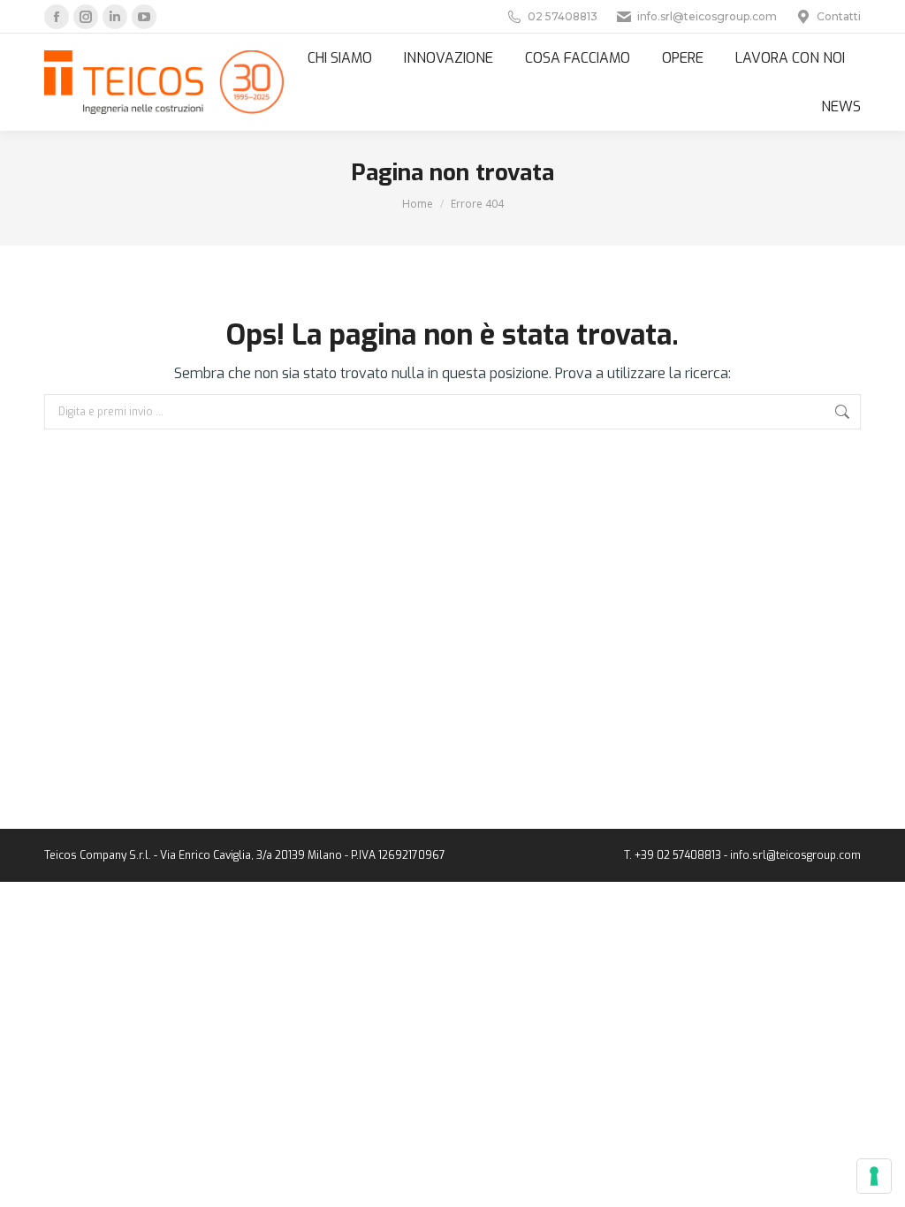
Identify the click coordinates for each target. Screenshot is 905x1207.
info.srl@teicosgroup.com (707, 16)
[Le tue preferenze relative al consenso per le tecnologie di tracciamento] (874, 1176)
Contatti (839, 16)
